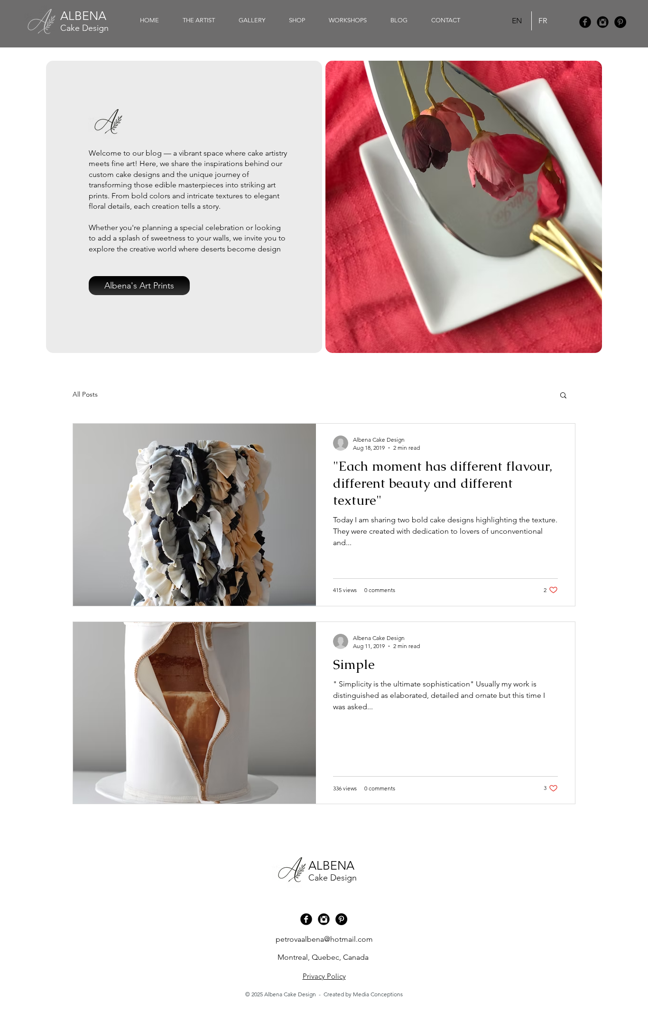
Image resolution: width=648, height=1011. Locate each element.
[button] (297, 20)
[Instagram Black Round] (603, 22)
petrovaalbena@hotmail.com (324, 939)
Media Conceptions (378, 994)
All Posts (85, 394)
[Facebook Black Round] (585, 22)
